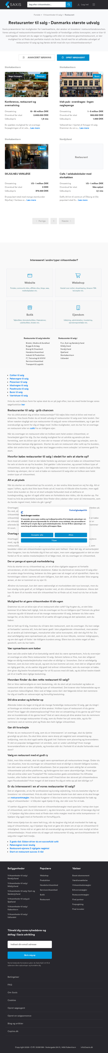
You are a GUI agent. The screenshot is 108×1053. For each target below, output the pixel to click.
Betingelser (13, 976)
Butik (42, 894)
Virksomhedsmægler (81, 885)
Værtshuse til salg (19, 395)
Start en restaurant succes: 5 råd (26, 851)
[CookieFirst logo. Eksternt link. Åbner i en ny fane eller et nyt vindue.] (22, 512)
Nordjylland (65, 349)
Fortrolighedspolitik (78, 510)
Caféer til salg (17, 375)
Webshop (44, 875)
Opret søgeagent (16, 1007)
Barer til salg (16, 392)
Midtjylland (65, 346)
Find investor (78, 909)
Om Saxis (12, 992)
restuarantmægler (20, 797)
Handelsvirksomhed (34, 352)
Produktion (45, 880)
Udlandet (64, 358)
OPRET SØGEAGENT (75, 57)
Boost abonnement (80, 875)
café (32, 428)
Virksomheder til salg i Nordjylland (18, 877)
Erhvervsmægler (79, 889)
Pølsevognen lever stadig (22, 844)
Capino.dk (13, 1031)
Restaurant (45, 899)
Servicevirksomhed (34, 361)
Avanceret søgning (39, 57)
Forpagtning (77, 904)
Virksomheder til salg (52, 14)
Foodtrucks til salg (19, 388)
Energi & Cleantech (34, 349)
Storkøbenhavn (67, 355)
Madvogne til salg (19, 385)
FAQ (10, 984)
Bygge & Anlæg (33, 346)
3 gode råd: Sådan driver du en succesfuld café (34, 841)
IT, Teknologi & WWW (35, 358)
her (23, 404)
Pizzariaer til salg (18, 382)
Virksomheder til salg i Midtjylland (18, 885)
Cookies (12, 1000)
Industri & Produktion (35, 355)
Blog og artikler (15, 1023)
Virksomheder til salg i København (18, 908)
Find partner (78, 899)
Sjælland (64, 352)
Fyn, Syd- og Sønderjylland (72, 342)
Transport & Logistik (34, 364)
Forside (37, 14)
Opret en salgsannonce (19, 1015)
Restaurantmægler (80, 894)
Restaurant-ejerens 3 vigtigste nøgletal (29, 848)
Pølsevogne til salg (19, 378)
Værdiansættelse (80, 880)
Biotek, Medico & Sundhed (38, 342)
